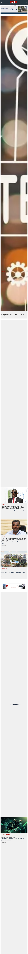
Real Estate (4, 568)
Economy (4, 271)
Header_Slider (4, 313)
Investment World (6, 834)
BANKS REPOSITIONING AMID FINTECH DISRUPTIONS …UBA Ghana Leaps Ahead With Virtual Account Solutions (12, 507)
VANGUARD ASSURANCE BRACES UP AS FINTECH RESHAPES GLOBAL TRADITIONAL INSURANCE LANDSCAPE (13, 539)
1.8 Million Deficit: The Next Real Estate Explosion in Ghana (13, 570)
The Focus (9, 313)
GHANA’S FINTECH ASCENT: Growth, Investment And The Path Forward (14, 315)
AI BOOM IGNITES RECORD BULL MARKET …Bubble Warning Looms (12, 836)
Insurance (4, 536)
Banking (3, 504)
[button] (26, 2)
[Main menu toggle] (1, 2)
